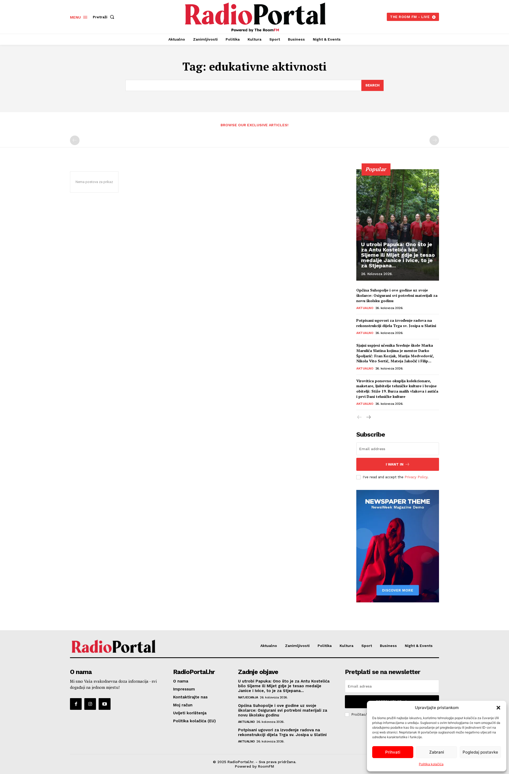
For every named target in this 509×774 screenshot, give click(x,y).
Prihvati (392, 752)
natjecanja (248, 697)
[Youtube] (104, 704)
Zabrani (436, 752)
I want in (394, 464)
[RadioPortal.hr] (255, 16)
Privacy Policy (416, 477)
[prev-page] (75, 140)
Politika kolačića (431, 764)
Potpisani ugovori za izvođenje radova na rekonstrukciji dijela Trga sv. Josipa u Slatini (396, 323)
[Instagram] (90, 704)
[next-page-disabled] (434, 140)
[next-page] (368, 417)
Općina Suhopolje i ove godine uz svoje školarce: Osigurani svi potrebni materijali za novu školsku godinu (396, 295)
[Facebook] (76, 704)
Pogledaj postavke (480, 752)
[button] (498, 707)
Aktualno (364, 308)
